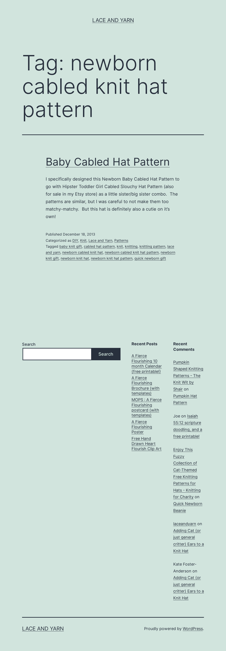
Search (29, 344)
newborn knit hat (75, 258)
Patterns (121, 240)
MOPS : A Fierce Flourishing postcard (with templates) (147, 407)
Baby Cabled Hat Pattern (108, 161)
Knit (83, 240)
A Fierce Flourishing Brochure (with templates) (146, 386)
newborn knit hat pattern (111, 258)
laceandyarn (184, 523)
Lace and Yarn (113, 20)
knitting (131, 246)
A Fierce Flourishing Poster (142, 426)
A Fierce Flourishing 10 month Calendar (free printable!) (147, 363)
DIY (75, 240)
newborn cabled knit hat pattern (132, 252)
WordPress (193, 628)
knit (120, 246)
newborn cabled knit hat (82, 252)
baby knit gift (70, 246)
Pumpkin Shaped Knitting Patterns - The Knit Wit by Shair (188, 375)
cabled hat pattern (99, 246)
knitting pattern (152, 246)
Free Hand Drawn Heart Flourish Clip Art (147, 443)
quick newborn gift (150, 258)
